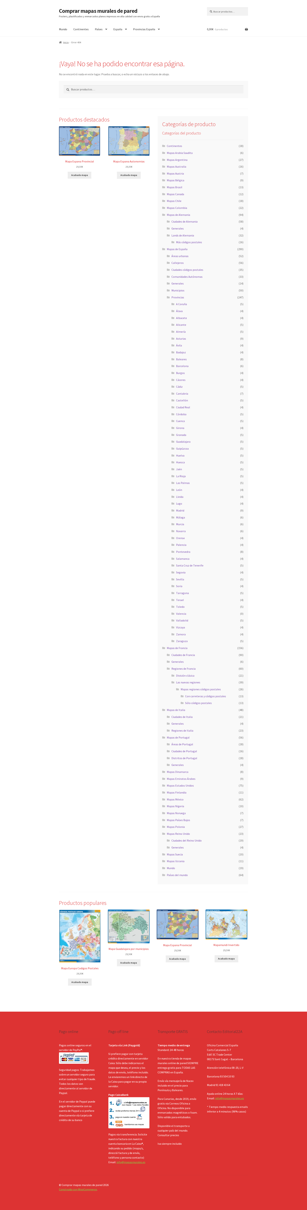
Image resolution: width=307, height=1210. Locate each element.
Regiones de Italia (182, 730)
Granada (181, 435)
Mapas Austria (175, 173)
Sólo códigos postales (198, 703)
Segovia (180, 572)
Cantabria (182, 393)
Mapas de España (177, 249)
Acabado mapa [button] (79, 175)
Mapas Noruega (176, 813)
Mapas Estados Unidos (180, 785)
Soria (179, 586)
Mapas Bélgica (175, 180)
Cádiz (179, 386)
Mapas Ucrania (175, 861)
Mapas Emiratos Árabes (181, 779)
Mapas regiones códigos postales (201, 689)
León (179, 490)
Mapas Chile (174, 201)
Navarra (181, 531)
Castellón (182, 400)
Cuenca (180, 421)
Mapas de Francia (177, 648)
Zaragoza (182, 641)
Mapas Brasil (174, 187)
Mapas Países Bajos (178, 820)
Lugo (179, 503)
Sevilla (180, 579)
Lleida (179, 497)
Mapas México (175, 799)
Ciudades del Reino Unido (186, 840)
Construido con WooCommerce (78, 1189)
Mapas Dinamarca (177, 772)
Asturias (181, 338)
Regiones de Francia (183, 668)
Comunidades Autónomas (187, 276)
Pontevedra (183, 551)
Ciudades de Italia (182, 717)
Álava (179, 311)
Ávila (179, 345)
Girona (180, 428)
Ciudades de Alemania (184, 221)
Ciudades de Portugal (184, 751)
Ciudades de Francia (183, 655)
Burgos (180, 373)
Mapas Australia (176, 166)
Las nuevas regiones (188, 682)
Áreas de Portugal (182, 744)
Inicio (66, 42)
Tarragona (182, 593)
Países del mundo (177, 875)
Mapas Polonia (176, 827)
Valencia (181, 613)
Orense (180, 538)
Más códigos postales (189, 242)
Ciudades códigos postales (187, 269)
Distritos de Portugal (184, 758)
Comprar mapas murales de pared (98, 10)
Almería (181, 331)
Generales (177, 228)
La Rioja (181, 476)
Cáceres (180, 380)
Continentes (81, 29)
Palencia (181, 545)
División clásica (185, 675)
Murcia (180, 524)
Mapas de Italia (176, 710)
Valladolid (182, 620)
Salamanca (182, 558)
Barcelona (182, 366)
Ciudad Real (183, 407)
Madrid (180, 510)
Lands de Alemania (182, 235)
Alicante (181, 324)
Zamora (181, 634)
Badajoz (181, 352)
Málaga (180, 517)
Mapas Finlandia (176, 792)
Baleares (181, 359)
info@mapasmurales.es (131, 1162)
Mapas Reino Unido (178, 833)
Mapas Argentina (177, 160)
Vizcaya (180, 627)
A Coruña (181, 304)
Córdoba (181, 414)
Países (99, 29)
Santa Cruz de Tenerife (189, 565)
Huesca (180, 462)
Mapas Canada (175, 194)
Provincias (177, 297)
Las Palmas (183, 483)
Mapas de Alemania (178, 215)
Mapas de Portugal (178, 737)
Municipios (177, 290)
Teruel (180, 600)
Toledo (180, 606)
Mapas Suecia (175, 854)
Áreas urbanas (179, 256)
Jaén (179, 469)
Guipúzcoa (182, 448)
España (117, 29)
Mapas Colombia (177, 208)
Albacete (181, 318)
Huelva (180, 455)
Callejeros (177, 263)
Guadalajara (183, 441)
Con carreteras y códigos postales (205, 696)
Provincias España (144, 29)
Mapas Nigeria (175, 806)
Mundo (63, 29)
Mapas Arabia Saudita (180, 153)
